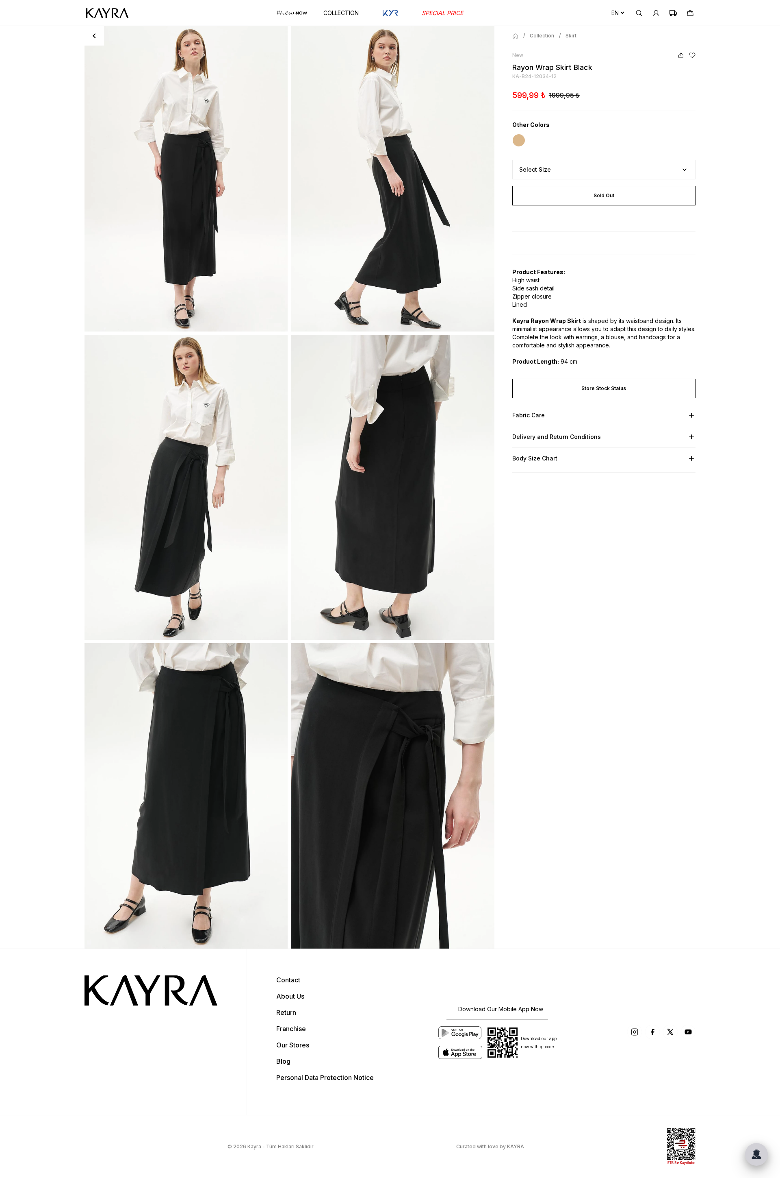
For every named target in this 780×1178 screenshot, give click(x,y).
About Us (290, 996)
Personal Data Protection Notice (325, 1077)
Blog (283, 1061)
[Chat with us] (756, 1154)
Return (286, 1012)
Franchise (291, 1029)
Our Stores (292, 1045)
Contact (288, 980)
